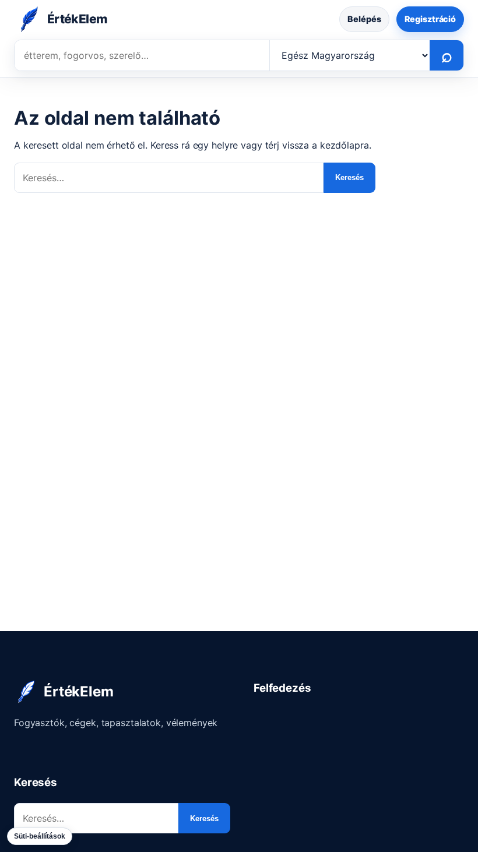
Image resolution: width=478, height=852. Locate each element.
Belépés (364, 19)
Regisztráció (430, 19)
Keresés (349, 177)
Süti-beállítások (39, 836)
